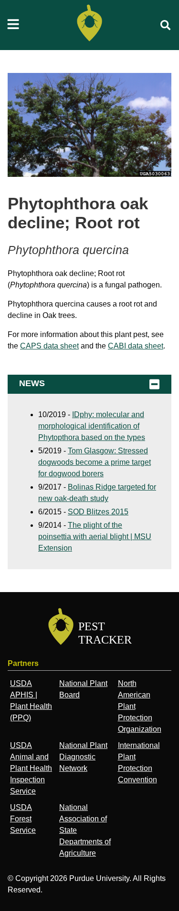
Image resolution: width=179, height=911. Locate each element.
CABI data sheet (135, 346)
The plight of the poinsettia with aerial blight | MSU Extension (94, 536)
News (32, 383)
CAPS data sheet (49, 346)
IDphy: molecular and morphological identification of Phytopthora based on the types (91, 425)
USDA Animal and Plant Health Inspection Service (31, 768)
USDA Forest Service (23, 818)
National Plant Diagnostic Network (83, 756)
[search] (165, 25)
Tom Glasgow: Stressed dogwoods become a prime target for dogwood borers (94, 462)
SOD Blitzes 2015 (98, 512)
